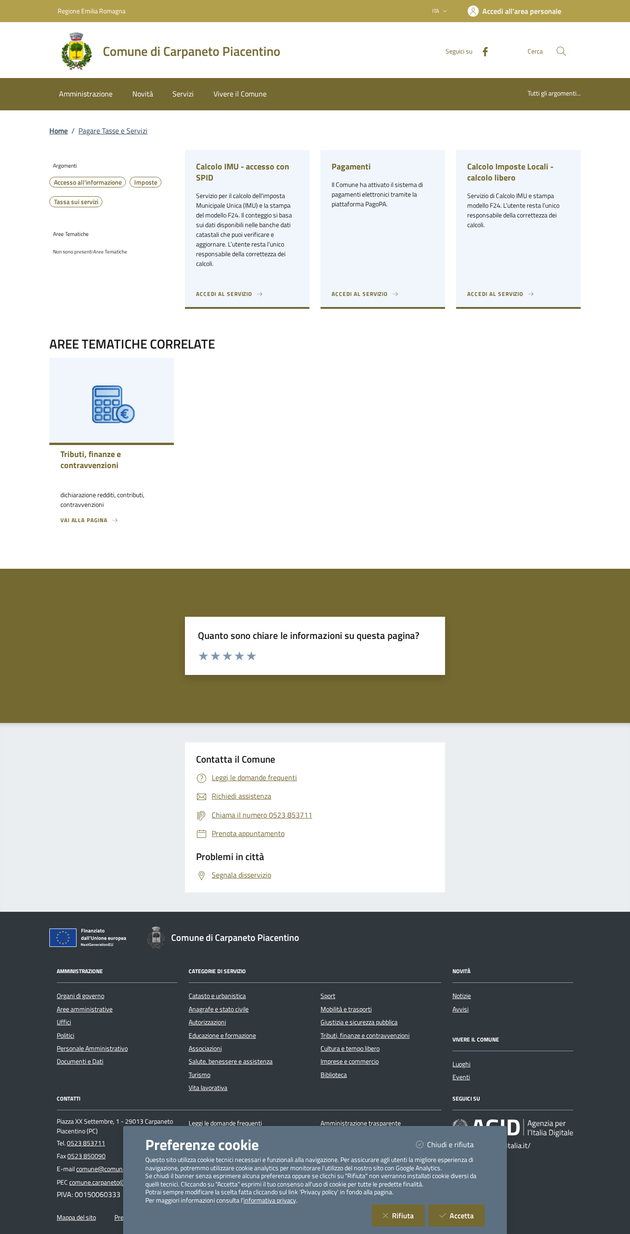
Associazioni (205, 1048)
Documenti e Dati (80, 1061)
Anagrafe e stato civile (219, 1009)
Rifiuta (408, 1215)
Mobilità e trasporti (346, 1009)
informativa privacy (270, 1200)
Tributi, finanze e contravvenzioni (365, 1035)
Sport (328, 996)
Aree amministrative (85, 1009)
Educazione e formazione (222, 1035)
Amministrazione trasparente (361, 1123)
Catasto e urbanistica (217, 996)
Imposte (145, 182)
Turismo (199, 1075)
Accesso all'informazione (88, 182)
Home (58, 130)
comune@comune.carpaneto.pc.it (121, 1169)
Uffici (64, 1022)
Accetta (467, 1215)
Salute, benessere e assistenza (231, 1061)
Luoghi (461, 1064)
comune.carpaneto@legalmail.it (112, 1182)
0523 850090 (86, 1156)
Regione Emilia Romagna (91, 11)
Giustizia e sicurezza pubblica (359, 1022)
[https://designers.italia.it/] (512, 1127)
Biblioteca (334, 1075)
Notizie (461, 996)
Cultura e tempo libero (350, 1048)
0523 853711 (86, 1143)
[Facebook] (481, 50)
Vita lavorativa (208, 1088)
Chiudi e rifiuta (456, 1144)
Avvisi (460, 1009)
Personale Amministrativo (92, 1048)
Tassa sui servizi (76, 202)
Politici (65, 1035)
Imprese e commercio (350, 1061)
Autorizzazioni (207, 1022)
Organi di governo (80, 996)
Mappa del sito (76, 1217)
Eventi (461, 1077)
